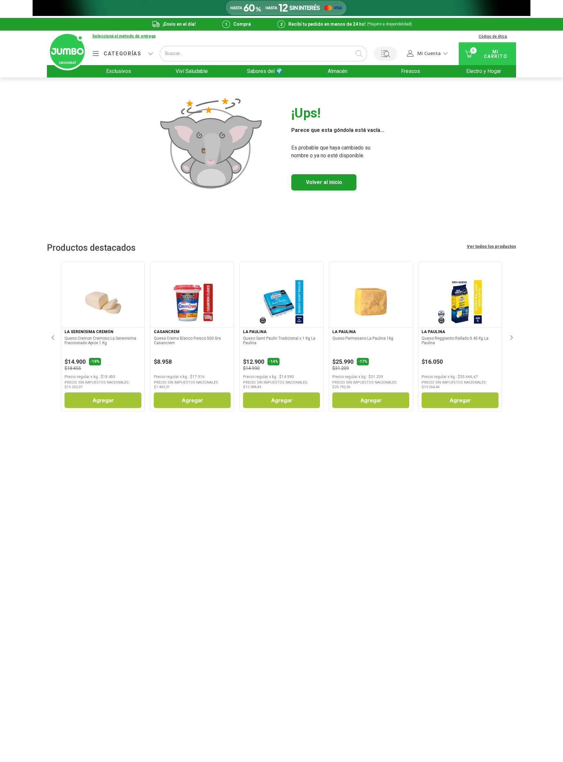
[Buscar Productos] (359, 53)
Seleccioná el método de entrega (123, 36)
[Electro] (281, 8)
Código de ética (493, 36)
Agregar (103, 400)
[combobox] (263, 54)
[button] (123, 36)
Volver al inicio (324, 182)
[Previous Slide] (52, 336)
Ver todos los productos (491, 246)
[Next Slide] (511, 336)
